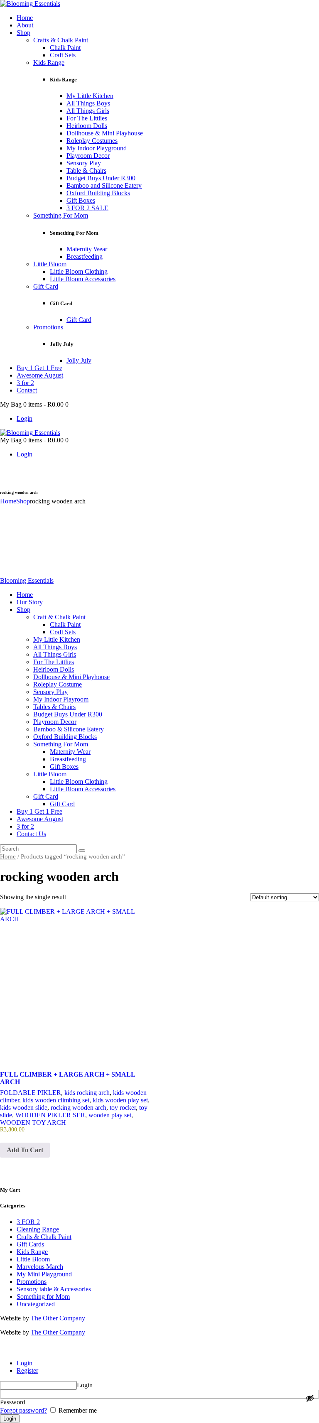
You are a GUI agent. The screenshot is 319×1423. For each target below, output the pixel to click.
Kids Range (32, 1251)
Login (24, 1363)
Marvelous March (40, 1266)
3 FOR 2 (28, 1221)
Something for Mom (43, 1296)
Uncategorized (36, 1304)
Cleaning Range (38, 1229)
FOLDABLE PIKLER (30, 1092)
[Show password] (309, 1398)
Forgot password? (23, 1410)
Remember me (77, 1410)
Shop (23, 501)
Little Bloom (33, 1259)
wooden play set (109, 1115)
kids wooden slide (23, 1107)
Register (27, 1370)
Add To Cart (25, 1149)
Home (8, 501)
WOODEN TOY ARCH (33, 1122)
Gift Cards (30, 1244)
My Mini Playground (44, 1274)
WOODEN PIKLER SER (50, 1115)
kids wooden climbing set (55, 1100)
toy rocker (123, 1107)
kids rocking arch (87, 1092)
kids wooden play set (120, 1100)
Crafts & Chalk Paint (44, 1236)
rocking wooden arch (78, 1107)
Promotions (32, 1281)
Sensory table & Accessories (54, 1289)
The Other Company (58, 1318)
